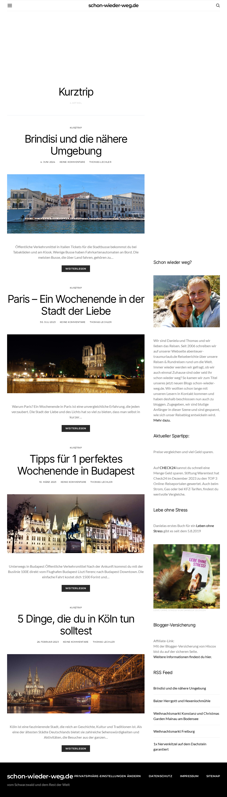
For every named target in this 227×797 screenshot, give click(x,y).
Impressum (189, 776)
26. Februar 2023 (48, 641)
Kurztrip (76, 127)
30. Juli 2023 (48, 322)
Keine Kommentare (72, 162)
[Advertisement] (113, 44)
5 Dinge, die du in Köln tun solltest (75, 624)
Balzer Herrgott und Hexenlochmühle (181, 701)
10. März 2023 (48, 482)
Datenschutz (160, 776)
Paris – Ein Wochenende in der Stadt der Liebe (76, 304)
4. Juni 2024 (47, 162)
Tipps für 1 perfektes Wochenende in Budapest (75, 464)
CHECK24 (168, 468)
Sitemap (213, 776)
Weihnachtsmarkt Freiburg (174, 731)
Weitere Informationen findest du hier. (182, 657)
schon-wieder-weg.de (113, 5)
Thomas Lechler (100, 162)
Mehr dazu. (161, 420)
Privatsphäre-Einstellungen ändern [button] (107, 776)
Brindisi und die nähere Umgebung (76, 144)
